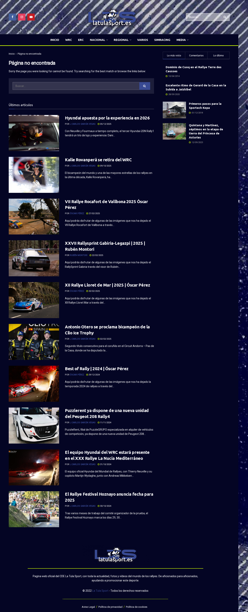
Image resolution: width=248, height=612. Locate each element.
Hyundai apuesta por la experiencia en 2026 (107, 117)
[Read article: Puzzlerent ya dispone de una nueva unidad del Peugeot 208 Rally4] (34, 426)
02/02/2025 (105, 339)
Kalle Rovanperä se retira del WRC (98, 159)
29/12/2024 (94, 374)
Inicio (54, 39)
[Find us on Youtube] (31, 17)
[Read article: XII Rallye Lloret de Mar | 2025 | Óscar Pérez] (34, 300)
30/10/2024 (105, 506)
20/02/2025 (94, 291)
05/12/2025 (105, 124)
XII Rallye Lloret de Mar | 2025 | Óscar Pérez (107, 284)
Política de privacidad (110, 606)
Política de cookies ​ (137, 606)
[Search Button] (226, 17)
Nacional (97, 39)
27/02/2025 (94, 213)
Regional (121, 39)
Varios (142, 39)
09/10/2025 (105, 166)
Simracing (162, 39)
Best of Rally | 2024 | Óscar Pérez (96, 368)
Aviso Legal (88, 606)
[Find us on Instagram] (21, 17)
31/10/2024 (105, 464)
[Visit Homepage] (112, 17)
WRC (68, 39)
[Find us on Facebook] (12, 17)
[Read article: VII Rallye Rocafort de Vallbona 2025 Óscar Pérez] (34, 217)
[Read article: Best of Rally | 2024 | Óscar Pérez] (34, 384)
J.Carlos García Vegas (83, 124)
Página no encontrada (29, 53)
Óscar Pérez (77, 213)
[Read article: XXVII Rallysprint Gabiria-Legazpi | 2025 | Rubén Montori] (34, 258)
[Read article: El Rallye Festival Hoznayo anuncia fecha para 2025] (34, 509)
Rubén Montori (78, 255)
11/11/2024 (105, 422)
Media (181, 39)
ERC (81, 39)
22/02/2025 (97, 255)
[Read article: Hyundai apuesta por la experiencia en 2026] (34, 133)
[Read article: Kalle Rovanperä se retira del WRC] (34, 175)
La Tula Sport (100, 590)
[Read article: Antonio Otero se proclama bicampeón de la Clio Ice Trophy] (34, 342)
